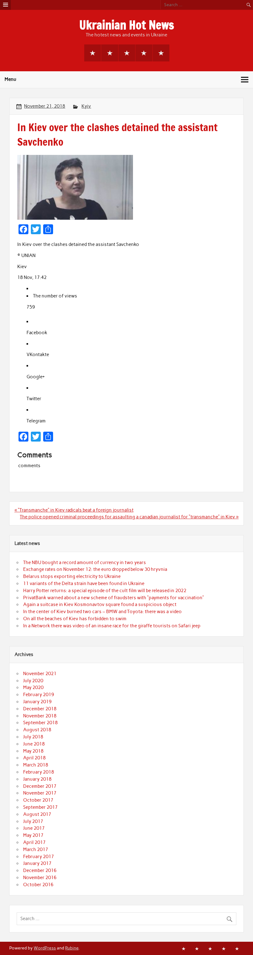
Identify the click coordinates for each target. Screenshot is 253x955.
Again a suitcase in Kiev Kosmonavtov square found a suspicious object (99, 604)
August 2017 (37, 814)
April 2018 (34, 758)
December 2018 (39, 709)
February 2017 (38, 856)
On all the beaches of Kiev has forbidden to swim (74, 618)
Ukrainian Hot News (126, 25)
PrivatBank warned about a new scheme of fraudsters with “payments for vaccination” (113, 597)
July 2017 (33, 821)
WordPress (45, 947)
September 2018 (40, 722)
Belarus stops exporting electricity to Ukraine (72, 576)
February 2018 (38, 772)
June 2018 (34, 744)
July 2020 (33, 680)
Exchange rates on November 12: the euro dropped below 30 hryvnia (95, 569)
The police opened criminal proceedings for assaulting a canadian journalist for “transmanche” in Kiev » (129, 517)
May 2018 (33, 751)
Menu (10, 79)
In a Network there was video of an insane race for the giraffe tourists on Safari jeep (112, 626)
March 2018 (35, 765)
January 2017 (37, 863)
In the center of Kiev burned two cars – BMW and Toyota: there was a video (102, 611)
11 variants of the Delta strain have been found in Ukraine (83, 583)
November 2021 (39, 673)
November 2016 (39, 877)
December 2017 (39, 786)
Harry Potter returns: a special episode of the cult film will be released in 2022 (104, 590)
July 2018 (33, 737)
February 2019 (38, 694)
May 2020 (33, 687)
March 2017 (35, 849)
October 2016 (38, 884)
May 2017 (33, 835)
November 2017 (39, 793)
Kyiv (86, 106)
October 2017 (38, 800)
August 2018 (37, 730)
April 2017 (34, 842)
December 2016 (39, 870)
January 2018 (37, 779)
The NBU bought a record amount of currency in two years (84, 562)
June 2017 (34, 828)
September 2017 (40, 807)
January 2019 (37, 701)
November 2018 (39, 716)
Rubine (71, 947)
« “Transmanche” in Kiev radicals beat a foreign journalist (74, 510)
